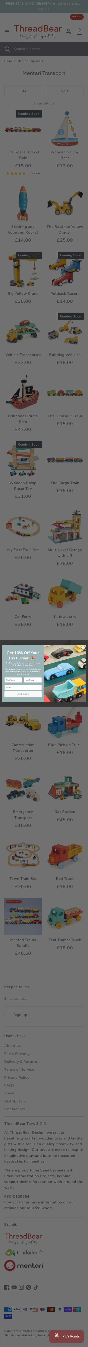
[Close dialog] (83, 647)
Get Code (23, 694)
